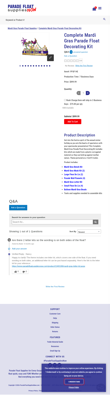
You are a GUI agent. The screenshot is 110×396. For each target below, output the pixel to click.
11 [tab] (47, 66)
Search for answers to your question (28, 217)
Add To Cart (73, 121)
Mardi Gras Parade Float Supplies (22, 28)
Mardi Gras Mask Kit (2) (74, 170)
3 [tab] (25, 66)
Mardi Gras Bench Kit (73, 167)
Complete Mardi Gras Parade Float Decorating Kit (60, 28)
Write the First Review (84, 66)
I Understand (74, 382)
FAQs (55, 318)
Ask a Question (70, 56)
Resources (55, 346)
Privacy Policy (33, 391)
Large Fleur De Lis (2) (73, 174)
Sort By (72, 231)
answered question (80, 52)
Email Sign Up (55, 351)
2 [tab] (22, 66)
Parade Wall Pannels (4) (74, 178)
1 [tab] (20, 66)
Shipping (55, 323)
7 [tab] (36, 66)
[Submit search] (95, 222)
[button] (94, 8)
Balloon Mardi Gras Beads (75, 189)
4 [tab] (28, 66)
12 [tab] (49, 66)
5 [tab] (31, 66)
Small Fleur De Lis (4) (73, 185)
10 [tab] (44, 66)
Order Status (55, 327)
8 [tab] (39, 66)
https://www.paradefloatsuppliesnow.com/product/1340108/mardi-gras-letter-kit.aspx (48, 266)
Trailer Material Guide (55, 342)
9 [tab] (41, 66)
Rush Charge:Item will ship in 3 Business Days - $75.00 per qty (83, 102)
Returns (55, 331)
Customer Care (55, 314)
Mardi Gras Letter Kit (73, 182)
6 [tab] (33, 66)
